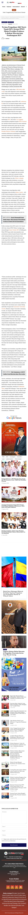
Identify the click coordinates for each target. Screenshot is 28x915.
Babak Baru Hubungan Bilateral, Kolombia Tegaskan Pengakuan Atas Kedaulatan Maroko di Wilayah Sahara (13, 594)
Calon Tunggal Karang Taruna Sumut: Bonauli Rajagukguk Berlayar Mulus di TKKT (17, 730)
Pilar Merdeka (8, 901)
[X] (11, 42)
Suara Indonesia (12, 899)
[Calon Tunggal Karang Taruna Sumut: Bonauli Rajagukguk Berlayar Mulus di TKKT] (5, 730)
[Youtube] (20, 887)
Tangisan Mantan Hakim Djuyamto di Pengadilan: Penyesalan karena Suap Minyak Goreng (13, 653)
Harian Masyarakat (18, 901)
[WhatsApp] (18, 42)
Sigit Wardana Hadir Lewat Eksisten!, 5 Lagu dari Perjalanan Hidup (18, 722)
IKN (9, 119)
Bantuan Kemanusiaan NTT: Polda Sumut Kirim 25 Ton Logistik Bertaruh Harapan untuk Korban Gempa (18, 787)
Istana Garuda (19, 192)
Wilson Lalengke (19, 178)
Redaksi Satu (16, 893)
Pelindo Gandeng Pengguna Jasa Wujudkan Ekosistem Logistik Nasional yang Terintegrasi (18, 779)
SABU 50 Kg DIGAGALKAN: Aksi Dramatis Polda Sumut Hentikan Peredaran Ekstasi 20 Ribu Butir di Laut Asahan (18, 712)
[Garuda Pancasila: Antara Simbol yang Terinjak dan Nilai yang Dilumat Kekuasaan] (5, 772)
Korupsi (5, 649)
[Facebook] (8, 42)
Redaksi (7, 38)
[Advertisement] (14, 155)
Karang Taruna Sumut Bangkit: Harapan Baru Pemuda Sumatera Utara (18, 795)
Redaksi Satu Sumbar (19, 903)
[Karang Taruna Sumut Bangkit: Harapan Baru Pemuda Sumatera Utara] (5, 796)
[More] (22, 547)
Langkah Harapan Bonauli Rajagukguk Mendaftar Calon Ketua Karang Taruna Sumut (17, 737)
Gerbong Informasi (7, 903)
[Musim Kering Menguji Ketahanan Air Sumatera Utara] (5, 765)
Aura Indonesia (22, 899)
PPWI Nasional (22, 121)
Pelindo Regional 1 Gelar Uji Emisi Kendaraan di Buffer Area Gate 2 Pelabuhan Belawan (18, 745)
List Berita (4, 899)
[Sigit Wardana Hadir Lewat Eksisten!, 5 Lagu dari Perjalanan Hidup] (5, 723)
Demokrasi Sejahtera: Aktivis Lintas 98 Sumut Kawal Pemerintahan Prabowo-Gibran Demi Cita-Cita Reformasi (13, 532)
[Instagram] (12, 887)
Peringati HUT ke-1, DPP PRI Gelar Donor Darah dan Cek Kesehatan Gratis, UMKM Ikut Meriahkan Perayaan (14, 480)
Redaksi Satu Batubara (10, 905)
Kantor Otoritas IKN (14, 230)
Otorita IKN (19, 456)
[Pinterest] (15, 42)
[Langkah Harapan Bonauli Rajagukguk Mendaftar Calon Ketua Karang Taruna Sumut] (5, 738)
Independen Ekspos (13, 897)
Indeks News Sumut (12, 895)
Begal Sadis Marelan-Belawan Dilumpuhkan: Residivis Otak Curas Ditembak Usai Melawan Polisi (18, 697)
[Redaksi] (3, 38)
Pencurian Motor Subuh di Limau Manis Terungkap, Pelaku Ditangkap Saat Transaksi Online (18, 704)
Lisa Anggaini (19, 119)
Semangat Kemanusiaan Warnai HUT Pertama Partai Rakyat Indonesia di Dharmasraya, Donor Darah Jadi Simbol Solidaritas (13, 506)
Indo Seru (22, 897)
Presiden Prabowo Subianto (8, 131)
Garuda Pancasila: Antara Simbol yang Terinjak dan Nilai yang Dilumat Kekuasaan (18, 771)
